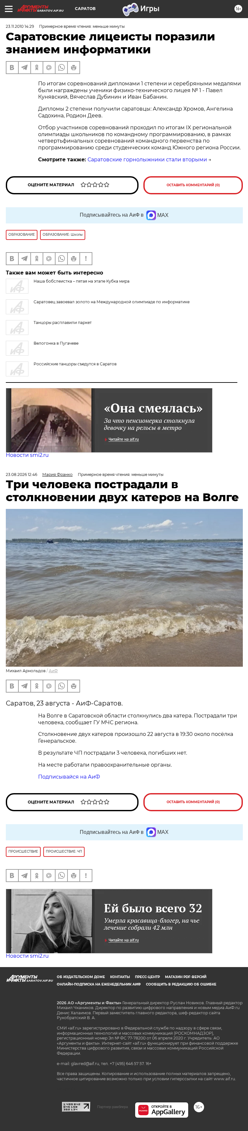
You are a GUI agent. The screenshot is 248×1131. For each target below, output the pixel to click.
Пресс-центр (147, 977)
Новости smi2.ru (27, 455)
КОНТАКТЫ (120, 977)
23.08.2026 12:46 (21, 474)
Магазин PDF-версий (185, 977)
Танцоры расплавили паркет (63, 322)
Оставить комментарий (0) (193, 185)
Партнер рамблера (112, 1107)
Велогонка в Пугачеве (56, 343)
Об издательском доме (81, 977)
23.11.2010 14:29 (20, 26)
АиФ (53, 670)
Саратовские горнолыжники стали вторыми (147, 159)
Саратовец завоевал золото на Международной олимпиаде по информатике (112, 301)
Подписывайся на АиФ (69, 777)
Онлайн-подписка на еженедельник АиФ (99, 984)
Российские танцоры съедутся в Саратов (75, 363)
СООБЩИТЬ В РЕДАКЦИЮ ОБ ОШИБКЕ (181, 984)
